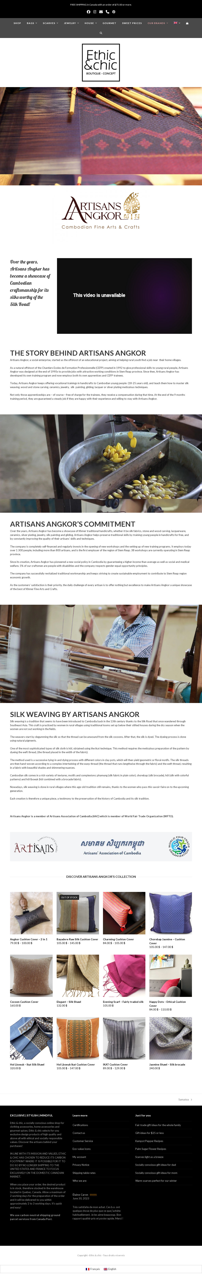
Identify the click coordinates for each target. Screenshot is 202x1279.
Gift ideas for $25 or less (149, 1133)
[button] (187, 23)
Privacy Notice (81, 1164)
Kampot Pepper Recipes (149, 1141)
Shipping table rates (84, 1172)
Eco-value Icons (82, 1148)
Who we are (79, 1180)
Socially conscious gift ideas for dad (155, 1164)
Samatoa (184, 1100)
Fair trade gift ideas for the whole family (158, 1125)
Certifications (80, 1125)
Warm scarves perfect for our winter (156, 1180)
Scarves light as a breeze (149, 1156)
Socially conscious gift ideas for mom (156, 1172)
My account (79, 1156)
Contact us (79, 1133)
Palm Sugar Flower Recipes (150, 1148)
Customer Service (83, 1141)
